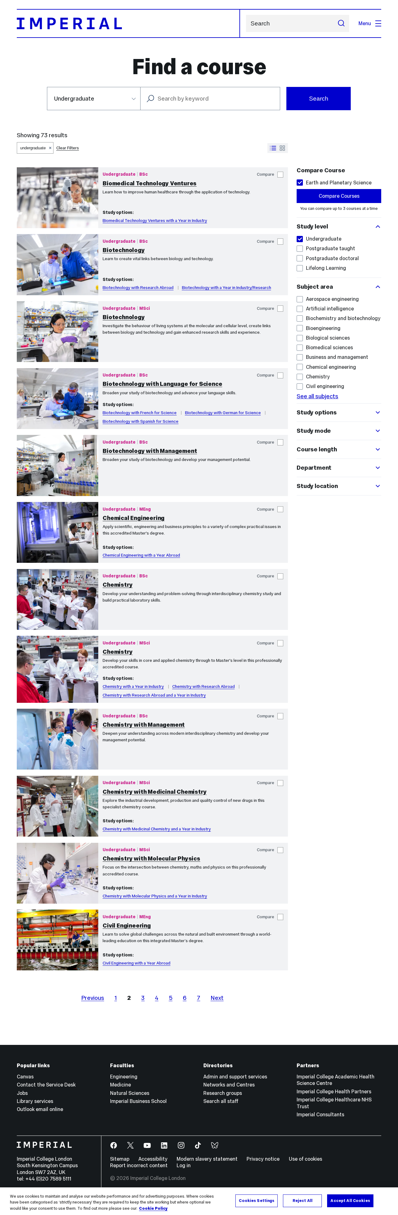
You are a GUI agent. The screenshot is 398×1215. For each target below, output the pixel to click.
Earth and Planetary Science (339, 182)
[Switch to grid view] (282, 148)
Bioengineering (323, 328)
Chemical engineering (331, 367)
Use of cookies (305, 1159)
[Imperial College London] (54, 1146)
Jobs (22, 1093)
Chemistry (117, 584)
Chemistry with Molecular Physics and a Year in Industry (155, 896)
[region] (199, 1201)
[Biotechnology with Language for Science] (57, 398)
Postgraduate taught (330, 248)
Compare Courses (339, 196)
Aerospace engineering (332, 299)
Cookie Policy (153, 1208)
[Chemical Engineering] (57, 532)
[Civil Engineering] (57, 940)
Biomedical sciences (329, 347)
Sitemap (119, 1159)
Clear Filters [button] (67, 148)
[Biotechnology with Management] (57, 465)
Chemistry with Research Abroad (203, 686)
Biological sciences (328, 338)
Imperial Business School (138, 1101)
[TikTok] (198, 1146)
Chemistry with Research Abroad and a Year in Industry (154, 695)
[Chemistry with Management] (57, 739)
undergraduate (33, 148)
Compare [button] (265, 174)
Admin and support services (235, 1076)
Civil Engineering (127, 925)
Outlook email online (40, 1109)
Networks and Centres (229, 1085)
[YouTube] (147, 1146)
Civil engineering (325, 386)
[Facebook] (114, 1146)
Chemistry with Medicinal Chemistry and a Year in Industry (157, 829)
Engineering (123, 1076)
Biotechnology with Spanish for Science (140, 421)
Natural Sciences (129, 1093)
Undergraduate (323, 239)
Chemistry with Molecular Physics (151, 858)
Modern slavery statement (207, 1159)
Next (217, 997)
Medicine (120, 1085)
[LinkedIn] (164, 1146)
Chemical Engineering (133, 518)
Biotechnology (124, 250)
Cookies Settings (256, 1200)
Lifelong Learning (326, 268)
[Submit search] (341, 23)
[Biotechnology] (57, 264)
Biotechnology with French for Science (140, 412)
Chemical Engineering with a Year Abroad (141, 555)
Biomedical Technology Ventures (150, 183)
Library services (35, 1101)
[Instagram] (181, 1146)
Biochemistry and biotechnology (343, 318)
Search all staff (220, 1101)
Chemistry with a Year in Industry (133, 686)
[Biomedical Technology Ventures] (57, 197)
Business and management (337, 357)
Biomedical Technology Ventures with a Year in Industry (155, 220)
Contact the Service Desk (46, 1085)
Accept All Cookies (350, 1200)
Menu (365, 23)
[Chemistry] (57, 599)
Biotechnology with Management (150, 450)
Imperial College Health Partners (334, 1091)
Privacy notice (263, 1159)
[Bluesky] (215, 1146)
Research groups (222, 1093)
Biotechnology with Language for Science (162, 383)
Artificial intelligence (330, 308)
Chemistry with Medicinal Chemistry (154, 791)
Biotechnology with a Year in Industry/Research (226, 287)
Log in (184, 1165)
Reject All (302, 1200)
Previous (92, 997)
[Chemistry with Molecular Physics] (57, 873)
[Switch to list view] (273, 148)
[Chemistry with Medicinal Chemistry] (57, 806)
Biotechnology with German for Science (223, 412)
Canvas (25, 1076)
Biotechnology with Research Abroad (138, 287)
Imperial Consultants (320, 1114)
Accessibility (153, 1159)
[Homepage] (128, 23)
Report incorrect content (139, 1165)
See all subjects (317, 396)
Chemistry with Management (144, 724)
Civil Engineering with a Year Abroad (136, 963)
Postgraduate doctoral (332, 258)
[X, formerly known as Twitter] (131, 1146)
